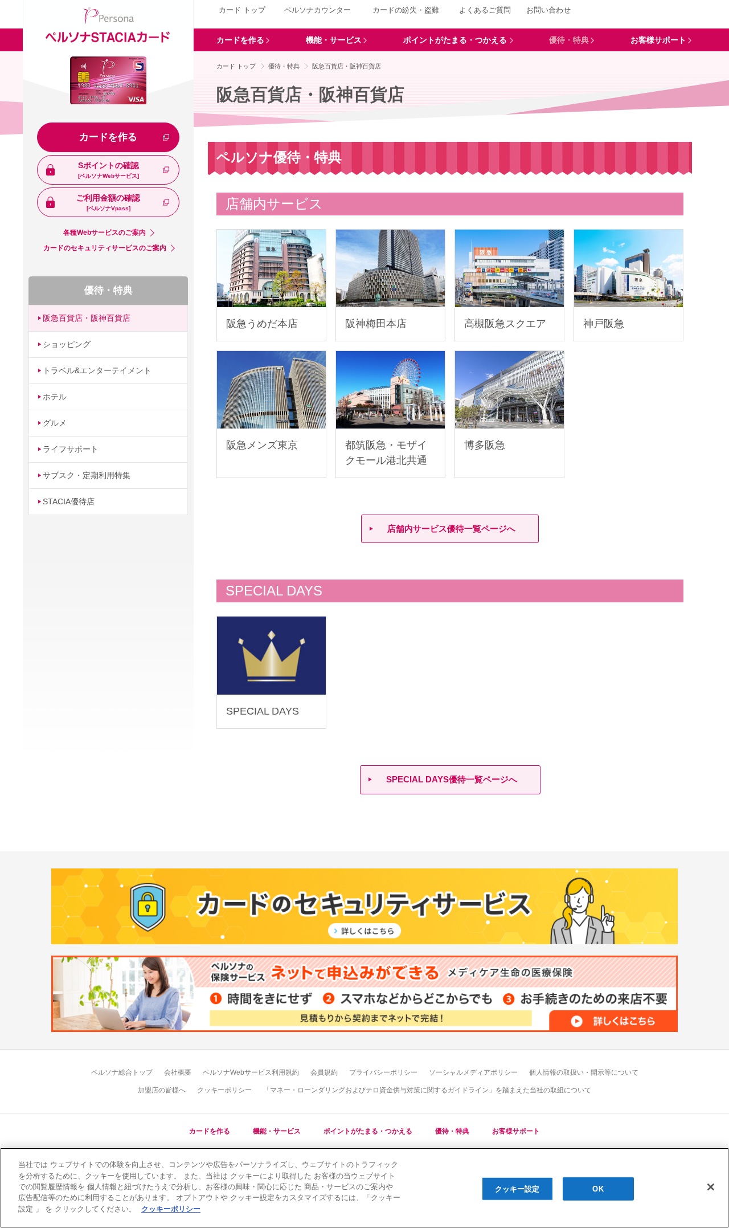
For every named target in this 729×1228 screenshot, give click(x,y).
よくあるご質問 (485, 10)
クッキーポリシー (224, 1090)
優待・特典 (108, 290)
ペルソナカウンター (317, 10)
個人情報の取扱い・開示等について (583, 1072)
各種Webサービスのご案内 (104, 232)
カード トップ (242, 10)
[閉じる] (710, 1187)
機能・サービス (277, 1131)
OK (597, 1188)
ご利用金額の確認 (108, 202)
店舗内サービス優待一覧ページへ (451, 528)
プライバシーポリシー (383, 1072)
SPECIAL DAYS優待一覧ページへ (451, 779)
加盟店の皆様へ (162, 1090)
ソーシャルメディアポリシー (473, 1072)
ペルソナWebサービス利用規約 (251, 1072)
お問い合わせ (548, 10)
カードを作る (108, 137)
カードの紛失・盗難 (405, 10)
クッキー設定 (517, 1188)
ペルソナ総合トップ (122, 1072)
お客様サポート (516, 1131)
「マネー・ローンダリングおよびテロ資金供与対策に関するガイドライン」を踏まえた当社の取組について (427, 1090)
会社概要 (177, 1072)
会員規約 (324, 1072)
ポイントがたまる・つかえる (367, 1131)
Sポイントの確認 (108, 170)
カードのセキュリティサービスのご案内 (104, 248)
